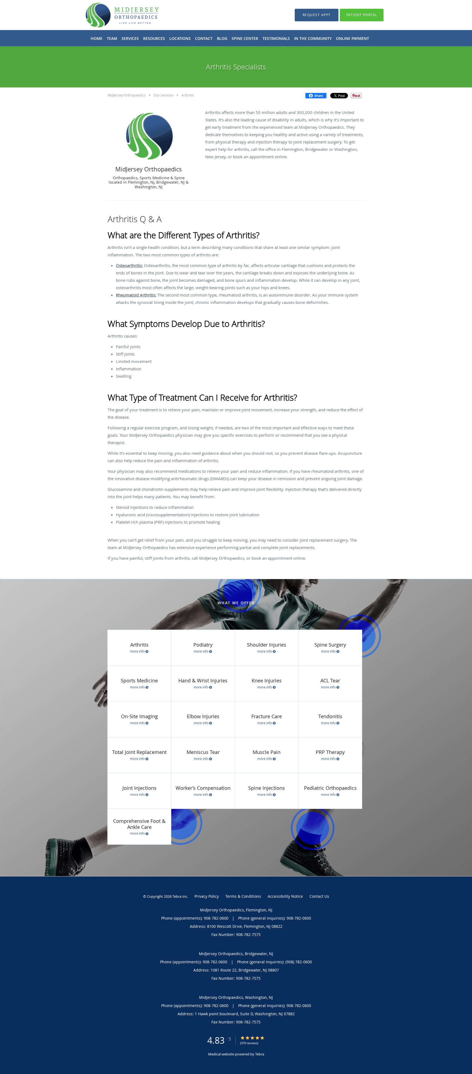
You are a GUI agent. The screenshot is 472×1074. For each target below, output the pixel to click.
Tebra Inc (179, 896)
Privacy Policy (206, 896)
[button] (316, 15)
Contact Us (319, 896)
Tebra (259, 1054)
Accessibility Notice (285, 896)
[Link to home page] (114, 15)
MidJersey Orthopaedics (127, 95)
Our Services (163, 95)
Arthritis (187, 95)
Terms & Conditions (243, 896)
